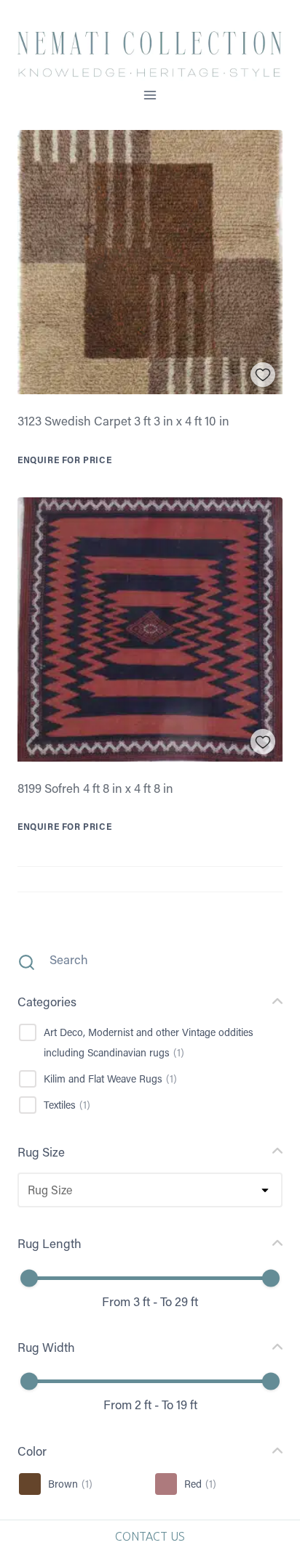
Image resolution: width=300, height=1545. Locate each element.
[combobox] (27, 1190)
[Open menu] (150, 94)
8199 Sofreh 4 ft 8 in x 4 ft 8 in (95, 788)
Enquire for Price (64, 459)
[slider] (29, 1278)
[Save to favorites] (263, 375)
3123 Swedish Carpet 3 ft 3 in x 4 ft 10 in (123, 420)
